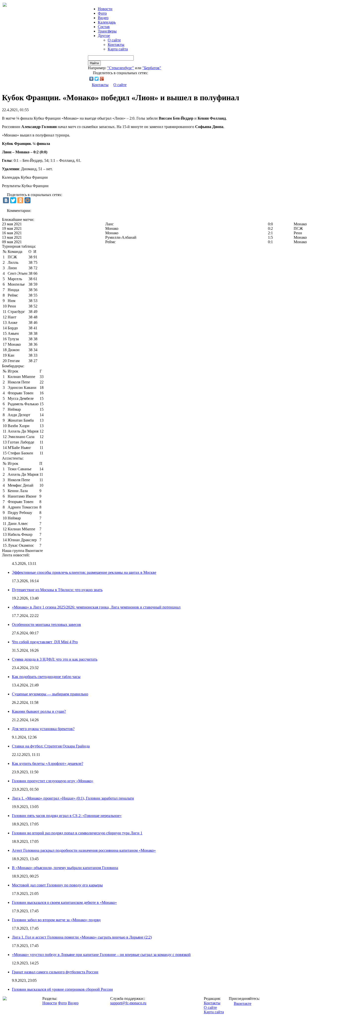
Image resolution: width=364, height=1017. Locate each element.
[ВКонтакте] (91, 78)
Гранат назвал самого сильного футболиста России (55, 972)
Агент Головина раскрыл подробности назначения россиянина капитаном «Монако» (84, 850)
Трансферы (107, 31)
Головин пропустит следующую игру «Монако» (52, 781)
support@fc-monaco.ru (128, 1003)
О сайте (114, 40)
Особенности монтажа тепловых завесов (46, 624)
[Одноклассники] (20, 200)
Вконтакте (242, 1003)
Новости (49, 1003)
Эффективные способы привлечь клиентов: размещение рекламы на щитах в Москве (84, 572)
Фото (102, 13)
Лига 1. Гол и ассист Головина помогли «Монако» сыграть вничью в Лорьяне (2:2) (82, 937)
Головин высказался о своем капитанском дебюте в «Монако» (64, 902)
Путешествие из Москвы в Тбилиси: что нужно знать (57, 590)
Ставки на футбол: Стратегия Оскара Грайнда (51, 746)
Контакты (116, 44)
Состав (104, 27)
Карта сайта (118, 49)
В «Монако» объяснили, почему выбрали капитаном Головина (65, 868)
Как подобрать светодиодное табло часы (46, 677)
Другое (104, 36)
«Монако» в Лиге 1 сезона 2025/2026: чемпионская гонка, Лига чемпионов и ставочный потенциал (96, 607)
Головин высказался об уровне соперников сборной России (62, 989)
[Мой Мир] (27, 200)
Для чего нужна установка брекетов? (43, 729)
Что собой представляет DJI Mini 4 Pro (45, 642)
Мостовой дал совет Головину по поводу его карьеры (57, 885)
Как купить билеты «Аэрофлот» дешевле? (47, 763)
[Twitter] (96, 78)
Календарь (107, 22)
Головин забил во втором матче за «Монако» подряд (56, 920)
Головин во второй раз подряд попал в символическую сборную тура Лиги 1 (77, 833)
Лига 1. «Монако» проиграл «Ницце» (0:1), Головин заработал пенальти (73, 798)
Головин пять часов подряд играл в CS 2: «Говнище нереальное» (67, 816)
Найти (94, 63)
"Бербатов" (151, 68)
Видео (103, 18)
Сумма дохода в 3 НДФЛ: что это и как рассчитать (54, 659)
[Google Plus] (101, 78)
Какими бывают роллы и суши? (39, 711)
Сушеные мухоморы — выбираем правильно (50, 694)
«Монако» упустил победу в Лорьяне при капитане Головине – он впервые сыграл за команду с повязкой (101, 954)
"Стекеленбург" (120, 68)
